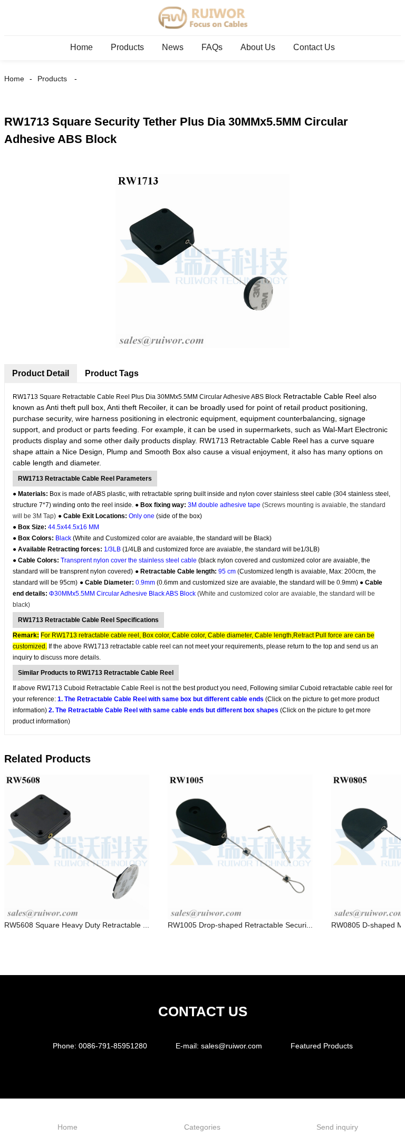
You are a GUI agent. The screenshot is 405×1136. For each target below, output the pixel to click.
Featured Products (322, 1046)
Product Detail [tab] (40, 373)
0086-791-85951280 (113, 1046)
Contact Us (314, 47)
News (173, 47)
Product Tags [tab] (112, 373)
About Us (257, 47)
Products (127, 47)
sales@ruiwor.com (231, 1046)
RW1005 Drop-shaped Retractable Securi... (240, 925)
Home (81, 47)
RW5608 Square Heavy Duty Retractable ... (76, 925)
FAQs (212, 47)
